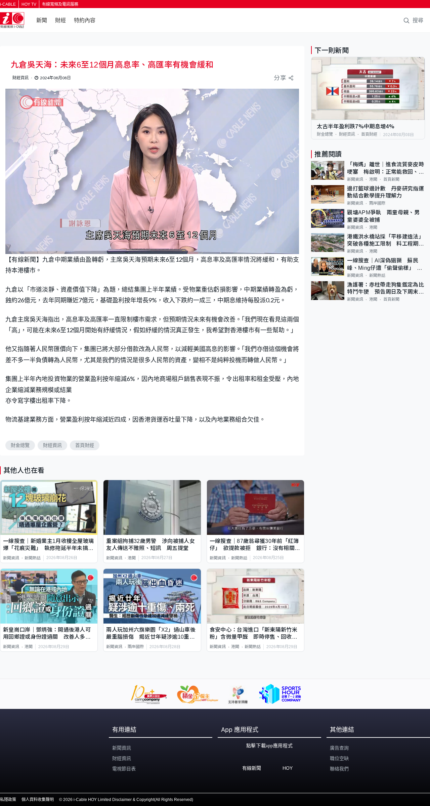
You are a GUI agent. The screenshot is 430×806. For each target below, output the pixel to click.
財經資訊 (52, 445)
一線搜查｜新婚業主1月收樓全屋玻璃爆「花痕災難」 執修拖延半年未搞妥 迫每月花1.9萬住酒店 (49, 545)
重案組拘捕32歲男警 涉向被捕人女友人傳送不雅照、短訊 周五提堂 (150, 544)
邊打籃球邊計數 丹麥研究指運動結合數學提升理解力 (385, 192)
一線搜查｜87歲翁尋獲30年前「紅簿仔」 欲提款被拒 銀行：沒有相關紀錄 (255, 545)
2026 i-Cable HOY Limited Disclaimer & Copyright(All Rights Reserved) (128, 799)
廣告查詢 (339, 748)
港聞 (132, 558)
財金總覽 (20, 445)
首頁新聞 (391, 179)
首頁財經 (84, 445)
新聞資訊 (11, 558)
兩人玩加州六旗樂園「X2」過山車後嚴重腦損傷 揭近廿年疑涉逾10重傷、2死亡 (150, 634)
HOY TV (29, 4)
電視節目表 (124, 769)
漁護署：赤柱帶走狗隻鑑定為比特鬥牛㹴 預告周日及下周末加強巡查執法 (385, 289)
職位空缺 (339, 758)
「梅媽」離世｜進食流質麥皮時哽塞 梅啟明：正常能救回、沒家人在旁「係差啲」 (385, 168)
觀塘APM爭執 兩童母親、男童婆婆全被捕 (383, 216)
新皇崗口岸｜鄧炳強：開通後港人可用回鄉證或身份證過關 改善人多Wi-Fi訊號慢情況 (48, 634)
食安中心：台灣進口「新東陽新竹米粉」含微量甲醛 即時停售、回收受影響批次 (253, 634)
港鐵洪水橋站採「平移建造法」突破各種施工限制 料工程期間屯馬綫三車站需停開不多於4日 (385, 241)
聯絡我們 (339, 769)
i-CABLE (8, 4)
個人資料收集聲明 (38, 799)
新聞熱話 (33, 558)
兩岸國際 (136, 646)
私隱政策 (8, 799)
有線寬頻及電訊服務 (60, 4)
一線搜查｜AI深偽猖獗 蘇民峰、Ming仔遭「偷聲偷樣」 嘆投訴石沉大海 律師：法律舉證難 (385, 264)
